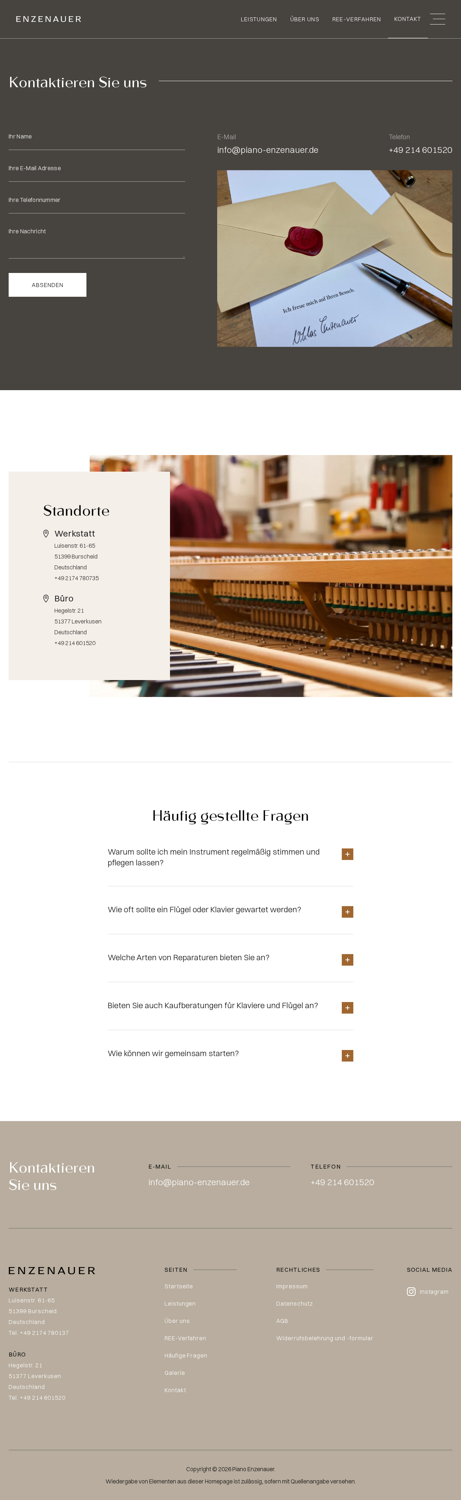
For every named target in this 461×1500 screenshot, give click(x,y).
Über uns (304, 19)
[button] (437, 19)
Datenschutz (294, 1303)
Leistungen (259, 19)
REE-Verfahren (356, 19)
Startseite (179, 1286)
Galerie (175, 1372)
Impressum (292, 1286)
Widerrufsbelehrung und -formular (324, 1338)
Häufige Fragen (186, 1355)
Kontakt (407, 18)
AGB (282, 1320)
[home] (48, 19)
